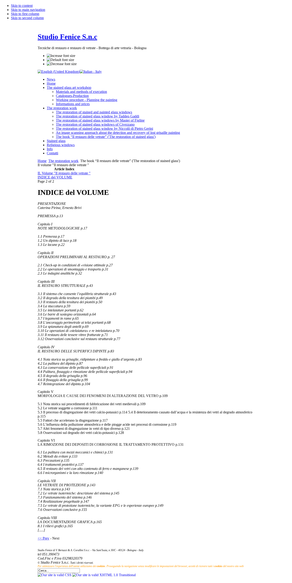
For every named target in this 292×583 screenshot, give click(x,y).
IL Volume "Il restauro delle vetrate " (64, 173)
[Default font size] (60, 60)
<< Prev (43, 538)
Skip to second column (27, 18)
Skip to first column (25, 14)
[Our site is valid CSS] (55, 575)
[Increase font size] (61, 56)
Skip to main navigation (28, 10)
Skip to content (22, 6)
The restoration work (63, 161)
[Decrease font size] (62, 64)
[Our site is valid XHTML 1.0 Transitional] (104, 575)
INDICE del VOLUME (55, 177)
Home (42, 161)
